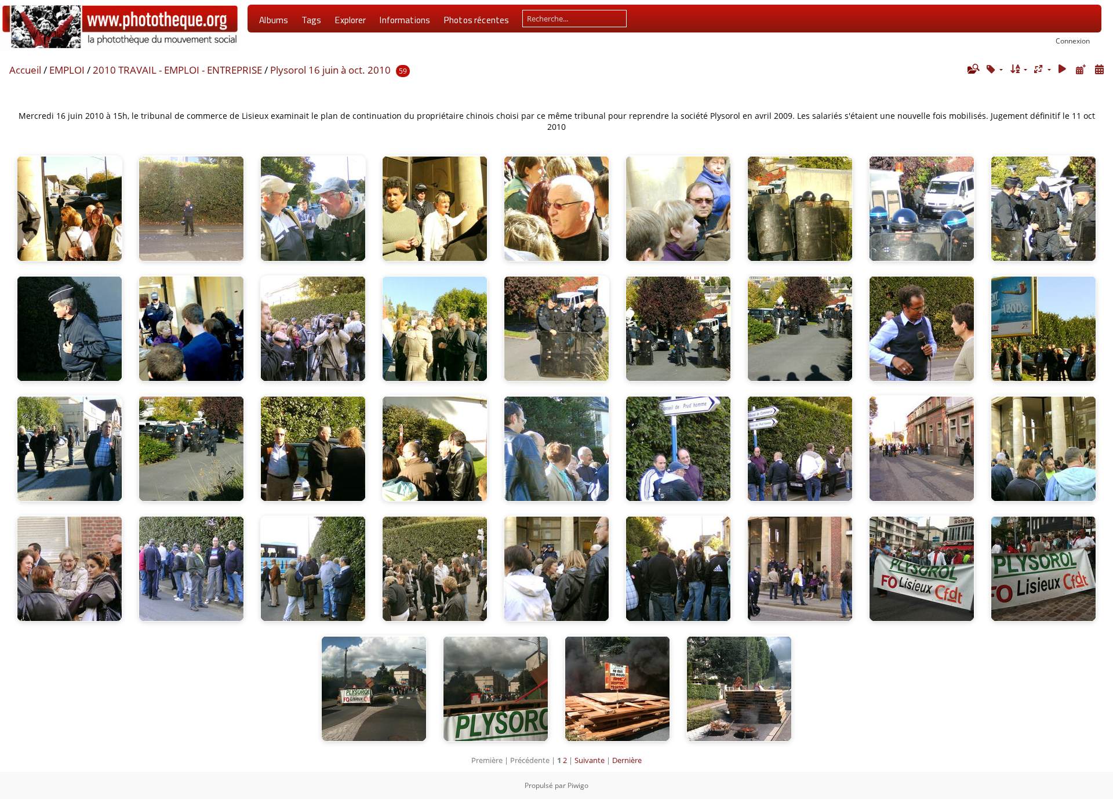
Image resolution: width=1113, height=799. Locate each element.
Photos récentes (476, 20)
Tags (311, 20)
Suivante (589, 760)
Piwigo (578, 785)
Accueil (25, 70)
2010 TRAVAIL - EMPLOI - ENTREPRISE (177, 70)
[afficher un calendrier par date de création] (1099, 69)
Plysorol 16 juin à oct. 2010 (330, 70)
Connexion (1073, 40)
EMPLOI (67, 70)
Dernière (627, 760)
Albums (273, 20)
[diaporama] (1063, 69)
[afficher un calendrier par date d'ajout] (1080, 69)
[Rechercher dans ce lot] (973, 69)
